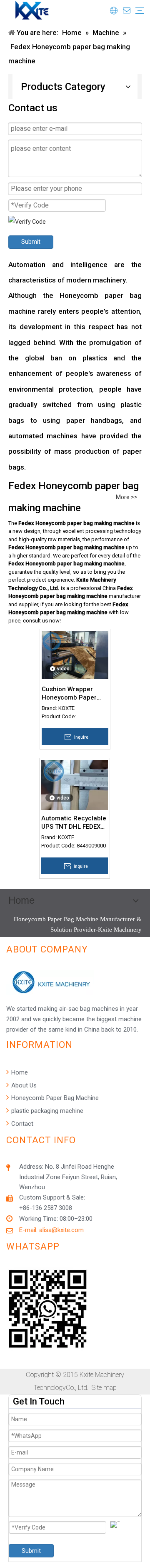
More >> (127, 497)
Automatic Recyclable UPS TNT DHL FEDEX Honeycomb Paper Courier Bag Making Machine (73, 823)
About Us (23, 1085)
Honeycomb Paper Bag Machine (54, 1098)
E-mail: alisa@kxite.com (51, 1230)
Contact (21, 1123)
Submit (30, 241)
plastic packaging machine (46, 1111)
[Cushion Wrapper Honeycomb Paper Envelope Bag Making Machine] (75, 654)
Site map (104, 1388)
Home (19, 1072)
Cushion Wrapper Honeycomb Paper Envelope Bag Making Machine (73, 693)
